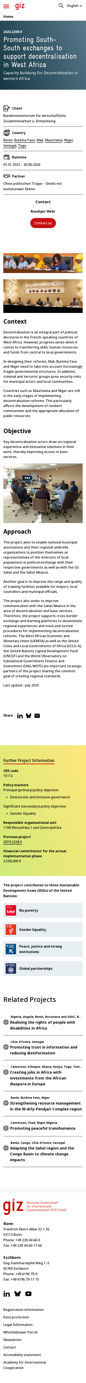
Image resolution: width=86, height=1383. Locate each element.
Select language (75, 5)
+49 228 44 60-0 (27, 1240)
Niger (68, 140)
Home (8, 16)
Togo (22, 145)
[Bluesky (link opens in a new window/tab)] (17, 1296)
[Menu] (6, 6)
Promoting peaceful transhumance (43, 1128)
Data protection (16, 1317)
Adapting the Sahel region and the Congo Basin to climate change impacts (42, 1154)
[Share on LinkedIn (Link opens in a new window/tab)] (20, 717)
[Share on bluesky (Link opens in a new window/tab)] (29, 717)
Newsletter (12, 1339)
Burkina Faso (24, 140)
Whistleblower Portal (20, 1332)
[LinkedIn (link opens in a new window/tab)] (6, 1296)
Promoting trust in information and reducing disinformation (43, 1050)
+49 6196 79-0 (26, 1274)
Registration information (23, 1309)
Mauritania (53, 140)
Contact (9, 1347)
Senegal (9, 145)
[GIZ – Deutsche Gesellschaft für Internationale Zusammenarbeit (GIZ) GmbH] (20, 6)
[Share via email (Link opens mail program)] (37, 717)
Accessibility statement (22, 1354)
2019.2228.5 (12, 841)
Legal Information (18, 1324)
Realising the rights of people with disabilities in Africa (42, 1025)
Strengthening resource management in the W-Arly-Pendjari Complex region (46, 1106)
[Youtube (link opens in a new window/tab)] (28, 1296)
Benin (8, 140)
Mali (40, 140)
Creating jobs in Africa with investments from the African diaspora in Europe (38, 1078)
